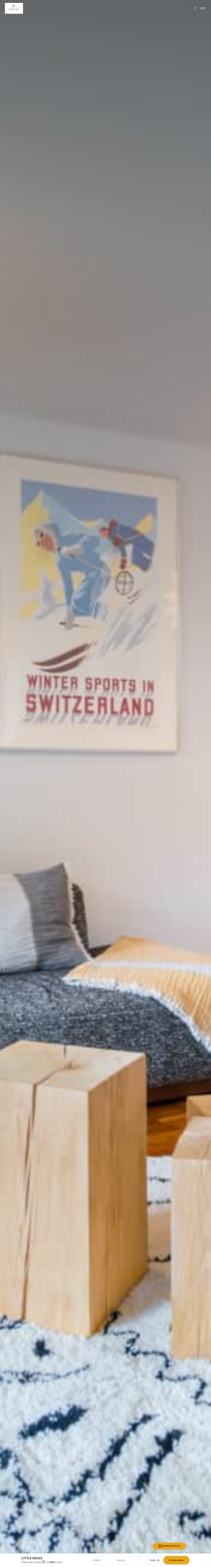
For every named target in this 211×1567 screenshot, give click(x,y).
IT (195, 8)
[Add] (158, 1560)
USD (202, 8)
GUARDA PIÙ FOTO (171, 1546)
